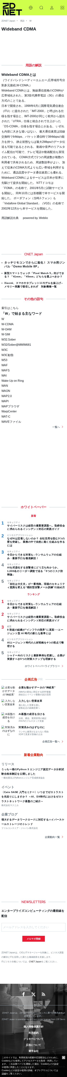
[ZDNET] (12, 7)
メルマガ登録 (34, 938)
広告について (33, 1044)
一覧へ (56, 427)
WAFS (5, 370)
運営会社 (34, 1051)
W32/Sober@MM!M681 (16, 344)
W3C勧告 (7, 355)
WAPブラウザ (10, 406)
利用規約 (34, 1032)
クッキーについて (34, 1038)
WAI (4, 375)
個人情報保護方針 (34, 1026)
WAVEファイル (11, 421)
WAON (5, 390)
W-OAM (6, 329)
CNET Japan (35, 961)
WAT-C (5, 416)
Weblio (43, 217)
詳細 (4, 1073)
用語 (22, 21)
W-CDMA (7, 324)
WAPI (5, 401)
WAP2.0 (6, 396)
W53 (4, 360)
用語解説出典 (10, 217)
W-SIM (5, 334)
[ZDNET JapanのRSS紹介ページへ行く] (43, 994)
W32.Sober (8, 339)
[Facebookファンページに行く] (23, 994)
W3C (4, 349)
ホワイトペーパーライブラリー (42, 666)
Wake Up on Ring (12, 380)
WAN (4, 385)
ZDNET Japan (8, 21)
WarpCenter (9, 411)
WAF (4, 365)
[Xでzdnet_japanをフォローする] (33, 994)
